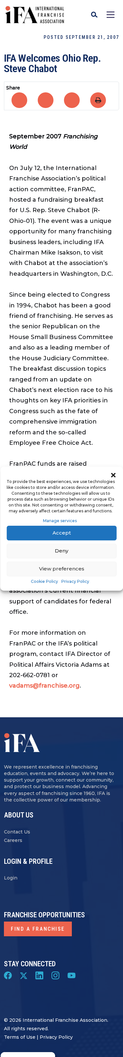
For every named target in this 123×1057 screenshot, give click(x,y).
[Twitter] (23, 975)
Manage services (60, 520)
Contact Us (17, 832)
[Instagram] (55, 975)
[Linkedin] (39, 975)
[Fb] (8, 975)
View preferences (61, 569)
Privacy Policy (75, 581)
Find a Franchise (38, 929)
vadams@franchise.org (44, 685)
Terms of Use (19, 1037)
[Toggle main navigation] (110, 15)
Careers (13, 840)
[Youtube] (71, 975)
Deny (61, 551)
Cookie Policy (44, 581)
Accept (61, 533)
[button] (113, 475)
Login (10, 878)
